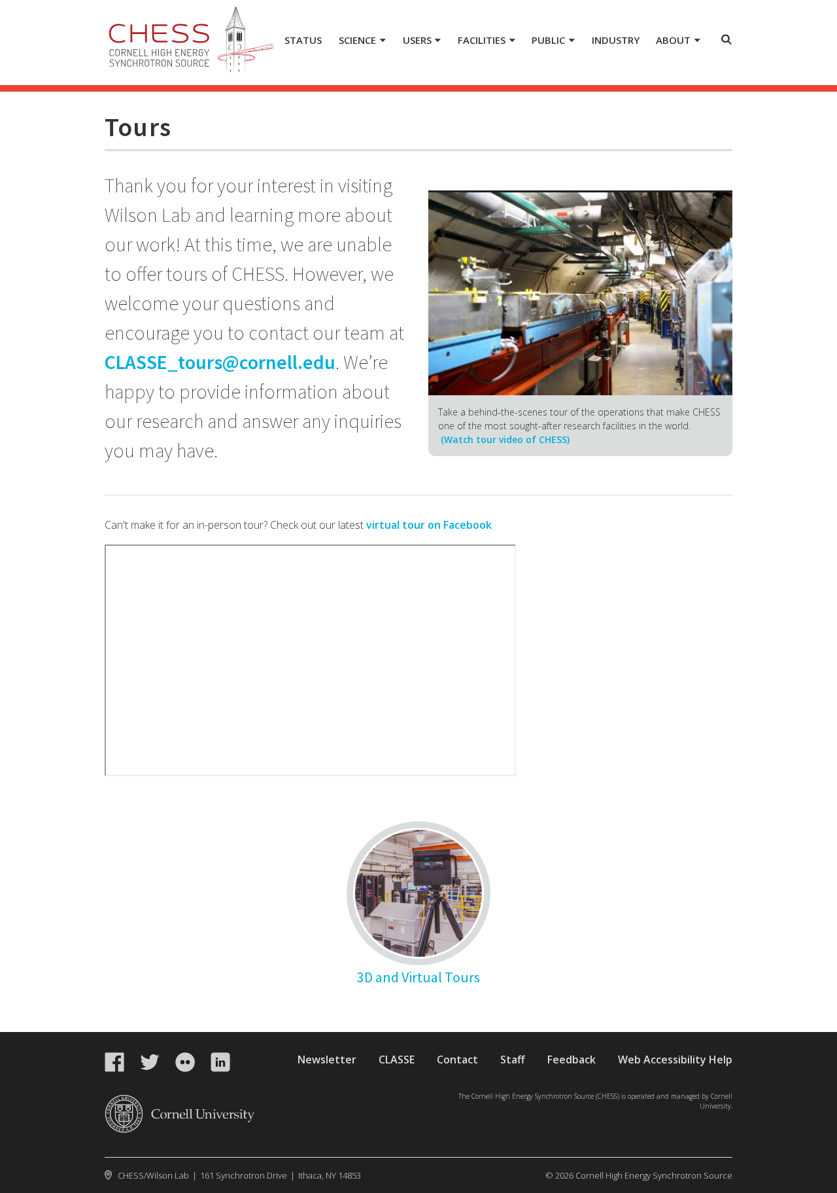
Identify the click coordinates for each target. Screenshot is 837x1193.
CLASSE (397, 1059)
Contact (457, 1059)
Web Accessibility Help (675, 1059)
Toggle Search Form (726, 39)
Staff (512, 1059)
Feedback (571, 1059)
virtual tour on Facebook (429, 525)
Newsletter (327, 1059)
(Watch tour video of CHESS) (505, 439)
